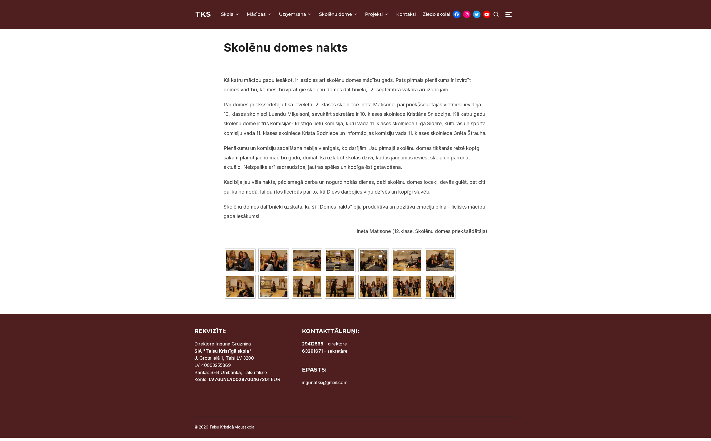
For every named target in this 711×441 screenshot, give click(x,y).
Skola (227, 14)
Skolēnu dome (335, 14)
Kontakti (406, 14)
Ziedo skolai (436, 14)
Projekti (374, 14)
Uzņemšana (292, 14)
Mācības (256, 14)
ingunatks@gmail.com (324, 382)
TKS (203, 14)
